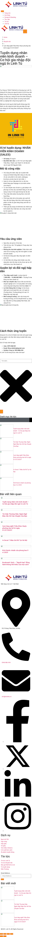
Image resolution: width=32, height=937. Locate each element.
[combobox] (16, 361)
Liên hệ (6, 24)
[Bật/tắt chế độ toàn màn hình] (4, 934)
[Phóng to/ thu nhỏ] (1, 934)
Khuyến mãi (7, 41)
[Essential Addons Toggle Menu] (30, 420)
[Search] (1, 411)
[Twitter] (17, 769)
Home (5, 37)
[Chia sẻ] (8, 934)
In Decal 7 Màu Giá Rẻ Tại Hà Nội (14, 540)
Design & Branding (10, 17)
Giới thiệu (7, 15)
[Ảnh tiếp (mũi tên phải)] (4, 936)
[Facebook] (17, 742)
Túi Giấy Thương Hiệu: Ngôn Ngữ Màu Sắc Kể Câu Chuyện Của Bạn (14, 515)
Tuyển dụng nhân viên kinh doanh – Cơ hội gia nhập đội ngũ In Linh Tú (15, 503)
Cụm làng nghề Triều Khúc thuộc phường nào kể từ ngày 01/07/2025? (14, 528)
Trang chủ (7, 13)
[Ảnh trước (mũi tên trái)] (1, 936)
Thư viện (7, 19)
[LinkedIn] (17, 800)
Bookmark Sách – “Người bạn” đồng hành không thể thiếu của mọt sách (16, 563)
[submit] (2, 879)
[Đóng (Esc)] (11, 934)
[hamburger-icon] (2, 11)
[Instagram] (17, 831)
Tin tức (6, 21)
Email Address (5, 873)
